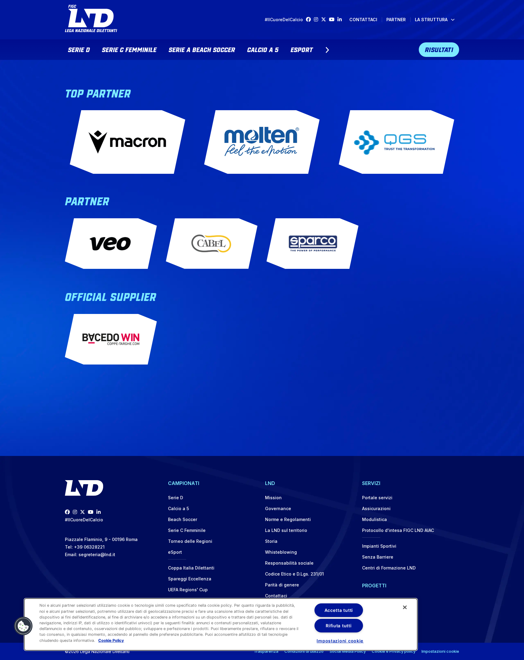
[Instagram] (317, 19)
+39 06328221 (89, 546)
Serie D (79, 49)
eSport (302, 49)
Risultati (439, 49)
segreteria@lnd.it (97, 554)
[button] (23, 626)
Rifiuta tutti (338, 625)
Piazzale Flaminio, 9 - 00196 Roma (101, 539)
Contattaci (363, 19)
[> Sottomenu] (327, 50)
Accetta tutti (338, 610)
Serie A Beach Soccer (202, 49)
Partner (396, 19)
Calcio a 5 (262, 49)
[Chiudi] (405, 607)
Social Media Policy (348, 651)
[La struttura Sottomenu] (453, 20)
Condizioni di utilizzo (304, 651)
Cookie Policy (111, 640)
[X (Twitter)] (325, 19)
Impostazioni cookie (440, 651)
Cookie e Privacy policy (393, 651)
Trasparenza (266, 651)
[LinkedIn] (341, 19)
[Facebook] (310, 19)
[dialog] (220, 624)
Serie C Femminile (129, 49)
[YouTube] (333, 19)
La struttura (431, 19)
